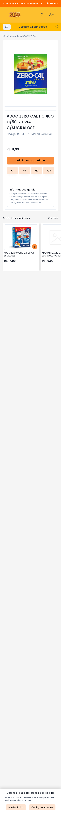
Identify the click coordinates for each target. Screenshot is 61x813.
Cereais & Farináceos (33, 27)
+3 (12, 170)
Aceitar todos (16, 807)
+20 (49, 170)
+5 (24, 170)
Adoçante (14, 36)
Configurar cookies (42, 807)
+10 (36, 170)
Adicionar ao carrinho (30, 160)
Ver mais (53, 218)
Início (5, 36)
